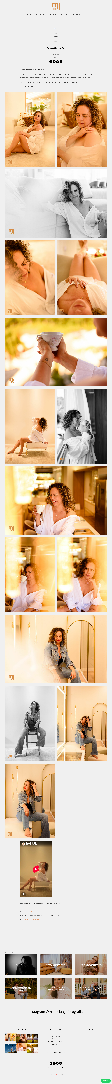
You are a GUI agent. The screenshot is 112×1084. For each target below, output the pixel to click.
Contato (67, 14)
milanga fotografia (45, 929)
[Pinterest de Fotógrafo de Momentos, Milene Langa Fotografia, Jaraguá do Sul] (60, 1063)
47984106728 (56, 1039)
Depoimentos (76, 14)
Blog (61, 14)
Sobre (49, 14)
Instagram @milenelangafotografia (56, 1011)
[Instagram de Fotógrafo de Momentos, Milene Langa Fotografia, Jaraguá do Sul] (51, 1063)
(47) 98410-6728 (56, 1036)
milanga (37, 929)
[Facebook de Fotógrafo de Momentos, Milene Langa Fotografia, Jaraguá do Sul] (54, 1063)
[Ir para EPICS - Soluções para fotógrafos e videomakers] (56, 1074)
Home (29, 14)
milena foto (30, 929)
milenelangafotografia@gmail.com (56, 1041)
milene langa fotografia (19, 929)
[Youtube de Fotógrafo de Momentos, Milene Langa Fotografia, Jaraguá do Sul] (57, 1063)
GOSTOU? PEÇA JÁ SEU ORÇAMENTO (56, 1052)
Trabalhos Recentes (39, 14)
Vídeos (55, 14)
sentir (9, 929)
